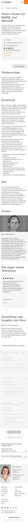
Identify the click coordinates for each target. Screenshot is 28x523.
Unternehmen (19, 487)
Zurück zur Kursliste (11, 8)
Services (4, 493)
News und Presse (20, 493)
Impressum (4, 499)
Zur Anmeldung (19, 66)
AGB (2, 503)
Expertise (4, 487)
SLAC (3, 495)
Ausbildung (18, 491)
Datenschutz (5, 501)
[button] (7, 310)
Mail (22, 335)
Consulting (4, 491)
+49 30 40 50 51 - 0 (9, 511)
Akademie (4, 489)
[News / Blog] (16, 508)
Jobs (16, 489)
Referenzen (18, 495)
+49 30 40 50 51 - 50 (17, 475)
